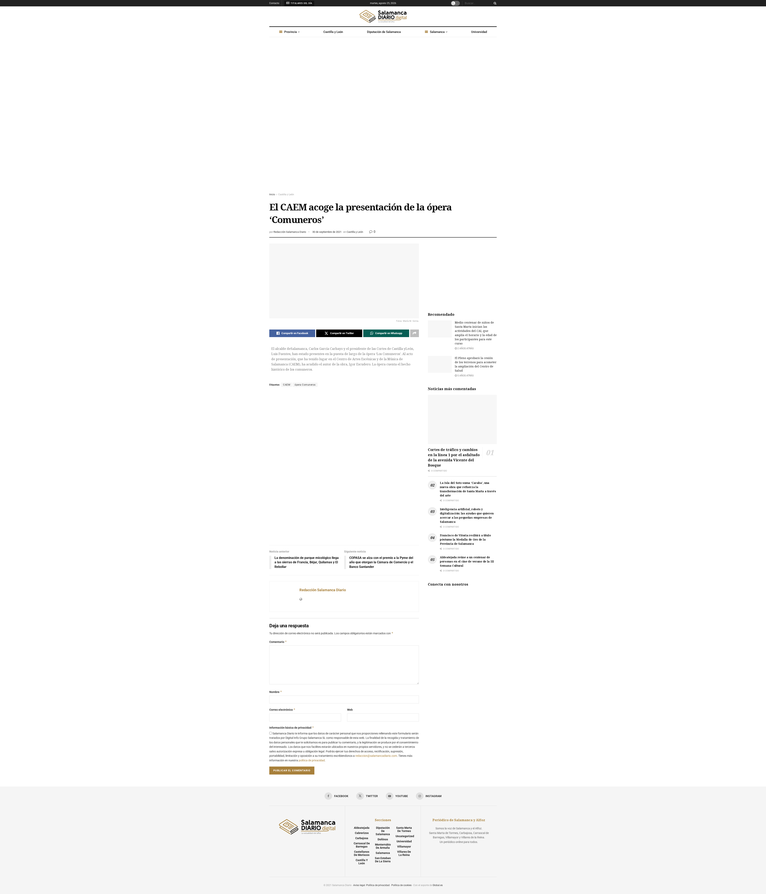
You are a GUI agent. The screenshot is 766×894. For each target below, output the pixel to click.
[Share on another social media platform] (414, 333)
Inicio (272, 194)
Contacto (274, 3)
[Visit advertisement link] (383, 118)
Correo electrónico (282, 709)
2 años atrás (465, 348)
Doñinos (383, 839)
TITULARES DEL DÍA (301, 3)
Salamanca (437, 32)
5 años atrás (465, 375)
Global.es (438, 885)
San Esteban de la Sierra (383, 860)
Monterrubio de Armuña (383, 846)
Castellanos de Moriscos (361, 853)
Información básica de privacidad (291, 727)
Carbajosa (361, 838)
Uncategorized (405, 836)
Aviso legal (359, 885)
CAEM (286, 384)
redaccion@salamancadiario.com (376, 755)
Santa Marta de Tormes (404, 829)
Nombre (275, 692)
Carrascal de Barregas (362, 845)
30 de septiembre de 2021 (327, 231)
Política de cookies (401, 885)
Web (350, 709)
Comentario (278, 642)
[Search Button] (494, 3)
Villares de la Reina (404, 853)
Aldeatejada (361, 827)
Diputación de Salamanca (384, 32)
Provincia (290, 32)
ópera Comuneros (305, 384)
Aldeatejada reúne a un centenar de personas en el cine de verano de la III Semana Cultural (467, 561)
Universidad (479, 32)
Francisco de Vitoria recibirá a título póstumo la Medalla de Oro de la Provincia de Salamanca (465, 539)
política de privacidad (312, 760)
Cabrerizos (362, 833)
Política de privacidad (378, 885)
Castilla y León (333, 32)
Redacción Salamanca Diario (289, 231)
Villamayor (404, 846)
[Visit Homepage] (383, 16)
